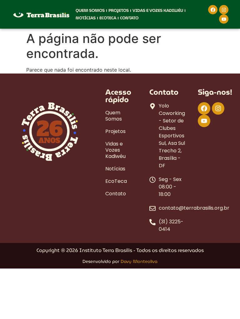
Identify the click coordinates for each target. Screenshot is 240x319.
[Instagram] (223, 9)
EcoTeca (107, 18)
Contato (129, 18)
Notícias (86, 18)
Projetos (118, 10)
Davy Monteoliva (139, 261)
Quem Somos (90, 10)
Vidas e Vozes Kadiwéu (157, 10)
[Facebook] (213, 9)
